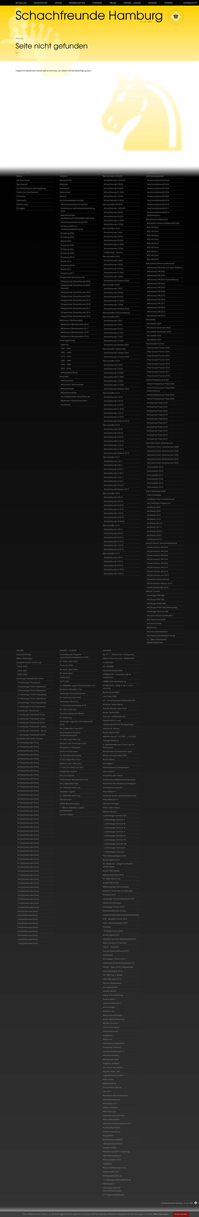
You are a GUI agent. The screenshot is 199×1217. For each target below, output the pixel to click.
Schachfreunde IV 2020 (114, 376)
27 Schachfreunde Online (28, 843)
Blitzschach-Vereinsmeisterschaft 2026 (163, 223)
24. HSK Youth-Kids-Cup (70, 739)
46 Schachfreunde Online (28, 766)
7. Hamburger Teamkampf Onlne (31, 714)
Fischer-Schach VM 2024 (157, 555)
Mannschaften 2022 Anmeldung (116, 312)
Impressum (64, 188)
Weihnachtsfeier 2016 (112, 1159)
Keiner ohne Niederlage (113, 995)
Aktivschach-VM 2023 (156, 283)
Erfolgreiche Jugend (68, 771)
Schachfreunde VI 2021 (114, 340)
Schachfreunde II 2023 (113, 264)
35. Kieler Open (66, 673)
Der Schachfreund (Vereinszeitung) (31, 188)
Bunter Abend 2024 (111, 712)
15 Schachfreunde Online (28, 887)
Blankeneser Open (111, 1059)
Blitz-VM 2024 (153, 231)
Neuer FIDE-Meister (111, 870)
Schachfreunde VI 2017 (114, 481)
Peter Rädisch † (109, 791)
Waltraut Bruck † (110, 811)
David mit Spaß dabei (69, 751)
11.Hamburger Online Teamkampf (31, 698)
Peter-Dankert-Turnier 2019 (158, 363)
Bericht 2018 (66, 261)
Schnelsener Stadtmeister (114, 1043)
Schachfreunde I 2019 (113, 397)
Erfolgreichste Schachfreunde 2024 (75, 292)
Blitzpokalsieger (67, 388)
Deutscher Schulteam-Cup (71, 689)
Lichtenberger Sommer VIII (115, 843)
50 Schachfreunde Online (28, 750)
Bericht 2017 (66, 269)
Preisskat (107, 926)
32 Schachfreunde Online (28, 822)
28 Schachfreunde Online (28, 839)
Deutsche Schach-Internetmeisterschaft (119, 795)
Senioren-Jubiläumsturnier (114, 716)
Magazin (152, 2)
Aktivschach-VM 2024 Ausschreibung (162, 279)
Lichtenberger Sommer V (114, 831)
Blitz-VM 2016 (153, 255)
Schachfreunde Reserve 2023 (116, 280)
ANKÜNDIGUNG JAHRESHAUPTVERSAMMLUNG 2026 (77, 216)
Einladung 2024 (67, 233)
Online (112, 2)
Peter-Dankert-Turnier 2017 (158, 371)
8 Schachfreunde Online (27, 915)
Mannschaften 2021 (111, 316)
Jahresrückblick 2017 (112, 1003)
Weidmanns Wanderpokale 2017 (74, 328)
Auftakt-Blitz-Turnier (111, 882)
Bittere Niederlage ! (24, 658)
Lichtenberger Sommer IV (114, 827)
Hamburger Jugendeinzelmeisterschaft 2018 (76, 723)
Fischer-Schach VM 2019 (157, 567)
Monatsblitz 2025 (154, 335)
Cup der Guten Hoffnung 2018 (115, 951)
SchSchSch (108, 955)
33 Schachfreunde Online (28, 818)
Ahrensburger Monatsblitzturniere (74, 779)
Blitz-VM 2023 (153, 235)
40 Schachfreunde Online (28, 790)
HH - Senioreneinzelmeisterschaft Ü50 (119, 700)
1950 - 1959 (66, 348)
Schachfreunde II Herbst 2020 (116, 356)
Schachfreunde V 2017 (113, 477)
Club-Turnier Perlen (111, 1027)
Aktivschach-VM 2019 (156, 295)
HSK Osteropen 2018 (112, 979)
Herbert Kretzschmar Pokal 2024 (160, 398)
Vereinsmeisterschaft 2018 (158, 204)
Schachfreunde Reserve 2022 (116, 308)
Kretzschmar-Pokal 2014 (157, 434)
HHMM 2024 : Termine (113, 252)
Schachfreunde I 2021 (113, 320)
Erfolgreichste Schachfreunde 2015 (75, 316)
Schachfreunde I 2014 (113, 557)
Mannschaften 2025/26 (112, 176)
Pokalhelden (108, 662)
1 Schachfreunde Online (27, 943)
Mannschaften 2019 (111, 392)
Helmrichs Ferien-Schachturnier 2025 (163, 450)
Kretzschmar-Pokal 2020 (157, 410)
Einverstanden (181, 1214)
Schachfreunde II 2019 (113, 400)
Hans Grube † (109, 771)
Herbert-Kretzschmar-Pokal (157, 379)
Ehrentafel (64, 376)
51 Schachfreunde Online (28, 746)
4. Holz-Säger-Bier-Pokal (70, 759)
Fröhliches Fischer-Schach (158, 579)
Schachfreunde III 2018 (113, 437)
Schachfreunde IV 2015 (114, 541)
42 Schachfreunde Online (28, 782)
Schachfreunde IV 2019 (114, 409)
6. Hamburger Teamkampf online (31, 718)
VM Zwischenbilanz (111, 1055)
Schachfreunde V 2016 (113, 513)
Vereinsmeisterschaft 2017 (158, 208)
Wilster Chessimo (110, 1107)
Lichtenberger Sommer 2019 (115, 815)
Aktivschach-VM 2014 (156, 315)
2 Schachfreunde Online (27, 939)
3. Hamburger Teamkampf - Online (31, 726)
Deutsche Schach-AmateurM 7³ (160, 615)
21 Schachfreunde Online (28, 863)
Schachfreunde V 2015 (113, 545)
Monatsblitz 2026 (154, 323)
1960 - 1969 (66, 352)
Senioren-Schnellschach (157, 631)
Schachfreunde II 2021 (113, 324)
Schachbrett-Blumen (111, 1099)
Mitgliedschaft (65, 180)
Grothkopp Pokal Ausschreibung (160, 499)
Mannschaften (77, 2)
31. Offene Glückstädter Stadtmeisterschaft (157, 641)
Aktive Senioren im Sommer (114, 942)
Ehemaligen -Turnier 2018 (114, 959)
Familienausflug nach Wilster (72, 713)
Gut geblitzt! (108, 1135)
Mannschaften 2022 (111, 284)
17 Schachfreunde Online (28, 875)
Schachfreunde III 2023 (113, 268)
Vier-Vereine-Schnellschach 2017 (117, 1123)
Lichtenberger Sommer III (114, 823)
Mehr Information (161, 1214)
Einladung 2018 (67, 265)
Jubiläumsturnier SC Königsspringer (118, 724)
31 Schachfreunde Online (28, 827)
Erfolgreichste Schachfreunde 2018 (75, 304)
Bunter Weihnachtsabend (113, 1019)
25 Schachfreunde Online (28, 851)
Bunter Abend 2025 (111, 692)
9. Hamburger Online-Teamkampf (31, 706)
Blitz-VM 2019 (153, 243)
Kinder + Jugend (132, 2)
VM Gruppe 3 (108, 1183)
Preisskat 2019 (109, 894)
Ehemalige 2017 (110, 1103)
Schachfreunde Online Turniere (29, 738)
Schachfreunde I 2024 (113, 232)
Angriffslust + (108, 1035)
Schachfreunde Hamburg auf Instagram (119, 783)
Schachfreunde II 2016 (113, 501)
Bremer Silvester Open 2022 (115, 755)
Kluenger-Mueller (110, 987)
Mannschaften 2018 (111, 425)
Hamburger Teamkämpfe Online (30, 678)
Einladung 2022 (67, 245)
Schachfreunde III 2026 (113, 188)
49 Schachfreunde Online (28, 754)
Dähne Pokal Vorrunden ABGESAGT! (118, 658)
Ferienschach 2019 (155, 467)
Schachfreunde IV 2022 (114, 300)
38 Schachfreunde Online (28, 798)
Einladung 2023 (67, 237)
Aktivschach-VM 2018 (156, 299)
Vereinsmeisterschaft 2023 (158, 192)
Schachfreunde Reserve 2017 (116, 489)
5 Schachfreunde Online (27, 927)
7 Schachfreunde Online (27, 919)
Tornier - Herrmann (111, 947)
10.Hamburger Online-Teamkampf (31, 702)
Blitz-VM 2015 (153, 259)
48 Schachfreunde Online (28, 758)
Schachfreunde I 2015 (113, 529)
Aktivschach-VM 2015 (156, 311)
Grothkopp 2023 (154, 507)
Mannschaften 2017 (111, 457)
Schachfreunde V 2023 (113, 276)
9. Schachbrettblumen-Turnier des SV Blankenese (118, 746)
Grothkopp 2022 (154, 511)
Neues (19, 176)
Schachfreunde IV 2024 (114, 244)
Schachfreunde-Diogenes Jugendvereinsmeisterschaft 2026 (74, 656)
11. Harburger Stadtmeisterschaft (117, 1179)
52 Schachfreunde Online (28, 742)
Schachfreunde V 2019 (113, 413)
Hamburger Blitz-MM (155, 595)
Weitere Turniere (153, 591)
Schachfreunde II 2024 (113, 236)
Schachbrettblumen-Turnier (114, 910)
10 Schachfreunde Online (28, 907)
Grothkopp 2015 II (154, 539)
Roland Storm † (109, 999)
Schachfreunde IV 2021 (114, 332)
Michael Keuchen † (111, 1023)
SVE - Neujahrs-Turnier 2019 (115, 918)
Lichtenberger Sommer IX (114, 847)
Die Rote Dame (23, 180)
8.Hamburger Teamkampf (28, 710)
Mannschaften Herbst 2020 (114, 348)
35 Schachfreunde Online (28, 810)
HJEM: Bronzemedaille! (70, 803)
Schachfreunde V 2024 (113, 248)
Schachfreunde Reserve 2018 (116, 453)
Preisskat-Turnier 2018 (113, 930)
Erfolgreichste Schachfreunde (72, 277)
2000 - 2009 (66, 368)
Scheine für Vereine (111, 728)
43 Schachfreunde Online (28, 778)
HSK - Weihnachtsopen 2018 (115, 923)
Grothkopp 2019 (154, 515)
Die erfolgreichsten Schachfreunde (75, 396)
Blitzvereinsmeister (69, 392)
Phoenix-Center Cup (111, 1131)
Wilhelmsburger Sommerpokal (116, 886)
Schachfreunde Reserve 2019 (116, 421)
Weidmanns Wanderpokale (71, 320)
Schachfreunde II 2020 (113, 368)
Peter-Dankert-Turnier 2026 (158, 347)
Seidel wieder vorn (111, 1171)
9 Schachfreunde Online (27, 911)
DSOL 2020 (22, 674)
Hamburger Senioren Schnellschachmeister (112, 1189)
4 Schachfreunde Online (27, 931)
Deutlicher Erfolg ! (24, 654)
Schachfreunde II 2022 (113, 292)
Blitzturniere (152, 627)
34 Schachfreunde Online (28, 815)
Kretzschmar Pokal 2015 (157, 430)
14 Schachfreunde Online (28, 891)
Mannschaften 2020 (111, 360)
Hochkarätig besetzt (111, 1127)
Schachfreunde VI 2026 (114, 200)
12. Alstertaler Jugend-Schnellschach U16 (77, 685)
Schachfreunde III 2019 (113, 404)
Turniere (97, 2)
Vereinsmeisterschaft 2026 (158, 180)
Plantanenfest (65, 799)
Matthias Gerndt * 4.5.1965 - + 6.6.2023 (119, 736)
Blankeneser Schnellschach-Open (117, 751)
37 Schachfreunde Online (28, 802)
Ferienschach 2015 (155, 483)
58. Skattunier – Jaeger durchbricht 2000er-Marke (117, 865)
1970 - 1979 (66, 356)
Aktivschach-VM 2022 (156, 287)
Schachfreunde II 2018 (113, 433)
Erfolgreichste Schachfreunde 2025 (75, 281)
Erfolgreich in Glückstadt (70, 747)
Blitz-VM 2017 (153, 251)
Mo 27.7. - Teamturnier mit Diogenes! (118, 654)
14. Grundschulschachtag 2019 (73, 705)
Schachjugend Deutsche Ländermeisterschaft (70, 734)
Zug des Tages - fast (111, 1071)
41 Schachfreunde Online (28, 786)
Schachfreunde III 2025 (113, 216)
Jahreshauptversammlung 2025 (74, 222)
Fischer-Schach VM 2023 (157, 559)
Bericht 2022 (66, 241)
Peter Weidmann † (111, 799)
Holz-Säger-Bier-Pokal (69, 783)
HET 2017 (107, 1091)
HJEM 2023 (65, 677)
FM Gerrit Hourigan (111, 803)
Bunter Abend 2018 (111, 935)
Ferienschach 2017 (155, 475)
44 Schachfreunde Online (28, 774)
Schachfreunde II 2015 (113, 533)
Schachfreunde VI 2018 (114, 449)
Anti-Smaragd (109, 1007)
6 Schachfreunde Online (27, 923)
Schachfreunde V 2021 (113, 336)
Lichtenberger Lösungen (114, 851)
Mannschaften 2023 (111, 256)
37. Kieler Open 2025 (69, 661)
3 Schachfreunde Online (27, 935)
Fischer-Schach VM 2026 (157, 547)
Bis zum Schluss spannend (114, 1167)
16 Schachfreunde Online (28, 879)
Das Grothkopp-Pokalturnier (159, 503)
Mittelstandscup (109, 1083)
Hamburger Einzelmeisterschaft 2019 (118, 898)
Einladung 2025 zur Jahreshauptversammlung (72, 227)
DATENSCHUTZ (190, 2)
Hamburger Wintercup (69, 701)
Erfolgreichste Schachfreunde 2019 (75, 300)
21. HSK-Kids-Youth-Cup (70, 795)
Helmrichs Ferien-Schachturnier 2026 (163, 446)
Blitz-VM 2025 (153, 227)
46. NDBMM (108, 666)
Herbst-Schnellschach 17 (113, 1051)
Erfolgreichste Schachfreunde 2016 (75, 312)
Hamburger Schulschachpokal (72, 693)
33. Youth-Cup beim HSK (70, 697)
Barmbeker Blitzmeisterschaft (115, 1095)
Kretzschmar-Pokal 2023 (157, 402)
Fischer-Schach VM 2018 (157, 571)
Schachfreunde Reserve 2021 (116, 344)
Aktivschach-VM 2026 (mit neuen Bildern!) (164, 267)
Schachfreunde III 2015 (113, 537)
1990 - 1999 (66, 364)
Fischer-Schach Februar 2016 (159, 583)
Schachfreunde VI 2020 (114, 384)
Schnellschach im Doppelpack (116, 767)
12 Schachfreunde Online (28, 899)
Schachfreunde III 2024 (113, 240)
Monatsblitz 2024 (154, 339)
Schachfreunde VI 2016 (114, 517)
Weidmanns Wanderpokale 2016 (74, 332)
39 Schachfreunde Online (28, 794)
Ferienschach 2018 (155, 471)
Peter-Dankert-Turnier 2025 (158, 351)
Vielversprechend (110, 1031)
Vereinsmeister (67, 380)
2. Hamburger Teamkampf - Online (31, 730)
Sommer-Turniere (154, 623)
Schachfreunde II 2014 (113, 561)
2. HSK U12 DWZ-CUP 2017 (72, 767)
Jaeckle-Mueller (109, 991)
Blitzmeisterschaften (111, 1119)
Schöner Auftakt (109, 1147)
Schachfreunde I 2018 (113, 429)
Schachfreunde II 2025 (113, 212)
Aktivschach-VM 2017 (156, 303)
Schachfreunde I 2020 (113, 364)
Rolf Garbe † (108, 763)
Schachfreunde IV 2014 (114, 569)
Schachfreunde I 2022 (113, 288)
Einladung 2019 (67, 257)
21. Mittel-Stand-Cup (111, 878)
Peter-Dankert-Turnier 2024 (158, 355)
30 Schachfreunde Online (28, 831)
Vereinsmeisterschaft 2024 (158, 188)
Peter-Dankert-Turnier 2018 (158, 367)
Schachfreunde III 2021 (113, 328)
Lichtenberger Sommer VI (114, 835)
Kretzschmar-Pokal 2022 (157, 406)
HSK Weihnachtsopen (112, 1155)
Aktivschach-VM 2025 (156, 271)
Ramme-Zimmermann (112, 983)
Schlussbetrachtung (69, 372)
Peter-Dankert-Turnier (155, 343)
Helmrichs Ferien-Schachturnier (159, 443)
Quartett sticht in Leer (112, 720)
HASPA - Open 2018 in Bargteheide (118, 967)
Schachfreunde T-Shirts (113, 775)
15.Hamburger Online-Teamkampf (31, 686)
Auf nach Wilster (66, 814)
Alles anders (108, 1079)
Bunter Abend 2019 (111, 859)
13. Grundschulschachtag (70, 755)
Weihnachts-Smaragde (112, 1015)
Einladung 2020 (67, 253)
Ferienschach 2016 (155, 479)
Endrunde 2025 (66, 665)
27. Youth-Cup (66, 717)
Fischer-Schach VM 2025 (157, 551)
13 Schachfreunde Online (28, 895)
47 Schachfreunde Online (28, 762)
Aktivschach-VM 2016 (156, 307)
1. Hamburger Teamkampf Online (31, 734)
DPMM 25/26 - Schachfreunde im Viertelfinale (117, 676)
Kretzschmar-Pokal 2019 (157, 414)
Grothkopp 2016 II (154, 531)
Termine (168, 2)
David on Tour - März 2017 (71, 763)
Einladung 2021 (67, 249)
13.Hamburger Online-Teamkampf (31, 690)
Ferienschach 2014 (155, 487)
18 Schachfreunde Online (28, 871)
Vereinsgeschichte (67, 340)
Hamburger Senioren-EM (157, 611)
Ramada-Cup (108, 1011)
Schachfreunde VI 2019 (114, 416)
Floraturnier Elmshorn (112, 1047)
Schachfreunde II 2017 (113, 465)
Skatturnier (107, 1039)
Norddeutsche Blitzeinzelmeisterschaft (119, 779)
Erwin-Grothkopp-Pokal (156, 491)
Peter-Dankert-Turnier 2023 (158, 359)
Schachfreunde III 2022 (113, 296)
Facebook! (107, 1163)
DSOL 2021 (22, 670)
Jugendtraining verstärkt (113, 1075)
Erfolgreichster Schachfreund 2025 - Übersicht (76, 286)
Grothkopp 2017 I (154, 527)
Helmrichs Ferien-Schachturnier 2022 (163, 462)
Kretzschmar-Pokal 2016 (157, 426)
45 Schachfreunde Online (28, 770)
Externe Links (22, 204)
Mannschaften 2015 (111, 525)
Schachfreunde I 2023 (113, 260)
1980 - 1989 (66, 360)
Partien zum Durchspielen (27, 192)
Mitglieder (64, 184)
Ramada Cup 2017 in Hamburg (116, 1151)
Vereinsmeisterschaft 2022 (158, 196)
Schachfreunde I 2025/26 (114, 180)
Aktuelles (21, 2)
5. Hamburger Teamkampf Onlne (31, 722)
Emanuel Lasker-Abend (113, 704)
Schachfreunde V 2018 (113, 445)
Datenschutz (65, 192)
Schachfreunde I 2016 (113, 497)
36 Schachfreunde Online (28, 806)
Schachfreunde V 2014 (113, 573)
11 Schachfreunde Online (28, 903)
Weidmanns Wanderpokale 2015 (74, 336)
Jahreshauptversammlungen (72, 200)
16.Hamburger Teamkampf (28, 682)
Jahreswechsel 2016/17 (113, 1143)
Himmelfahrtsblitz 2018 (112, 971)
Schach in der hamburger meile (73, 743)
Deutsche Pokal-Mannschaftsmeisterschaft (121, 914)
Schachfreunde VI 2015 (114, 549)
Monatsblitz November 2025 (159, 327)
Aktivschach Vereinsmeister (72, 384)
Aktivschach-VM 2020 (156, 291)
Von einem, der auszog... (113, 1067)
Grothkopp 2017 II (154, 523)
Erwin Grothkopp (154, 495)
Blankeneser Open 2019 (113, 874)
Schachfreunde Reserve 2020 (116, 388)
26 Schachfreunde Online (28, 847)
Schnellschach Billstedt (113, 1139)
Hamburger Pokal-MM (156, 603)
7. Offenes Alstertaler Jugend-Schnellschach (72, 809)
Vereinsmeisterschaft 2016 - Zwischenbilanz (158, 213)
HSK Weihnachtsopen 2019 (114, 855)
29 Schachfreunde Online (28, 834)
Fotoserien (20, 196)
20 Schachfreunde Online (28, 867)
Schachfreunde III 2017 (113, 469)
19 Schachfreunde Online (28, 883)
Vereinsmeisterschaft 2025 (158, 184)
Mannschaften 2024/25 (112, 204)
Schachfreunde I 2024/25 (114, 208)
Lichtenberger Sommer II (114, 819)
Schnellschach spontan (113, 787)
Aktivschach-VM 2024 (156, 275)
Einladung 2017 (67, 273)
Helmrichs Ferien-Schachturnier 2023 (163, 459)
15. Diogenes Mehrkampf (113, 1194)
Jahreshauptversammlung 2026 (74, 204)
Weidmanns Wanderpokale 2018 (74, 324)
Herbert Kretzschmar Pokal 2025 (160, 394)
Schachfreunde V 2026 (113, 196)
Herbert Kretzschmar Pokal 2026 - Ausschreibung (161, 389)
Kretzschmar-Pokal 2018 (157, 418)
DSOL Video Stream (111, 807)
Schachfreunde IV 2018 (114, 441)
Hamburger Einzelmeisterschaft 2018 (118, 963)
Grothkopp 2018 (154, 519)
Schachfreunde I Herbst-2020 (116, 352)
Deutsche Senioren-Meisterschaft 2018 (119, 939)
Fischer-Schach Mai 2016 (157, 587)
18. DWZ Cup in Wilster (113, 975)
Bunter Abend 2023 (111, 732)
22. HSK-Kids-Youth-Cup (70, 787)
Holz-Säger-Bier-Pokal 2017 (71, 728)
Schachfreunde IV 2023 (114, 272)
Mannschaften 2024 (111, 228)
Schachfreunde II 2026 (113, 184)
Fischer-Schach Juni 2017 (158, 575)
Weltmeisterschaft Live (112, 1175)
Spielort (63, 196)
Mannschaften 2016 (111, 493)
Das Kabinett (21, 184)
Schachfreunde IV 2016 (114, 509)
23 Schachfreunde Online (28, 855)
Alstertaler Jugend (67, 791)
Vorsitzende (66, 404)
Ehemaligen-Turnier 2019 (113, 906)
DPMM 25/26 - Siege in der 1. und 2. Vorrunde (118, 687)
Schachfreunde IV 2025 (114, 220)
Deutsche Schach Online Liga (29, 662)
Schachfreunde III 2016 (113, 505)
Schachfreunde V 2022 (113, 304)
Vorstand (63, 176)
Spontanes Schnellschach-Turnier (161, 635)
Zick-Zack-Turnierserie (156, 619)
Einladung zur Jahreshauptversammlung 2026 (78, 209)
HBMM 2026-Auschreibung (114, 681)
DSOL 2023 (22, 666)
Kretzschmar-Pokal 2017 (157, 422)
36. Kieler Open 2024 (69, 669)
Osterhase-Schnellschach (114, 1115)
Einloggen (20, 208)
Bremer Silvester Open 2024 (115, 708)
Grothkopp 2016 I (154, 535)
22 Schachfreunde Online (28, 859)
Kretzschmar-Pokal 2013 (157, 438)
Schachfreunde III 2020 (113, 372)
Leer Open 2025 (110, 696)
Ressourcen (40, 2)
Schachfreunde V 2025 (113, 224)
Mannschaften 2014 (111, 553)
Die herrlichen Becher (112, 1087)
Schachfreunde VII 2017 (114, 485)
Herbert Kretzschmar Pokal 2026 (160, 383)
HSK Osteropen (109, 1111)
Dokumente (21, 200)
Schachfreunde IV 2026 (114, 192)
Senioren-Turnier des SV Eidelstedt (117, 890)
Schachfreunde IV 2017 (114, 473)
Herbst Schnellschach (112, 902)
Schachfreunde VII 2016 (114, 521)
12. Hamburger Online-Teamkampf (31, 694)
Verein (58, 2)
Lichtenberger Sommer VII (115, 839)
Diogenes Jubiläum (111, 1063)
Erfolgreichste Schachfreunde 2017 (75, 308)
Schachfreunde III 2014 (113, 565)
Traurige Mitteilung (111, 740)
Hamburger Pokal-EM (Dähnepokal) (162, 607)
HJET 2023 (64, 681)
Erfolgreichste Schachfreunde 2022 (75, 296)
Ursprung (65, 344)
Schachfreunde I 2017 (113, 461)
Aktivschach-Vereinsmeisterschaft (160, 263)
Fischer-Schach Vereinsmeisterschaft (161, 543)
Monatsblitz (151, 319)
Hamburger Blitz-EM (155, 599)
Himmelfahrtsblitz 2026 (112, 670)
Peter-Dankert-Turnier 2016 (158, 375)
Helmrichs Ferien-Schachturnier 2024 (163, 455)
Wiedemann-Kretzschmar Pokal (74, 400)
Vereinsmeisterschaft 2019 (158, 200)
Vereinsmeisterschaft (155, 176)
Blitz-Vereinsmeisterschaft (157, 219)
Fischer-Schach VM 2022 (157, 563)
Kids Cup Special (67, 775)
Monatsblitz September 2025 (159, 331)
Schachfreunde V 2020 (113, 380)
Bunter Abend (109, 759)
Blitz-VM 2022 (153, 239)
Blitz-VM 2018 (153, 247)
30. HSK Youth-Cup (68, 709)
